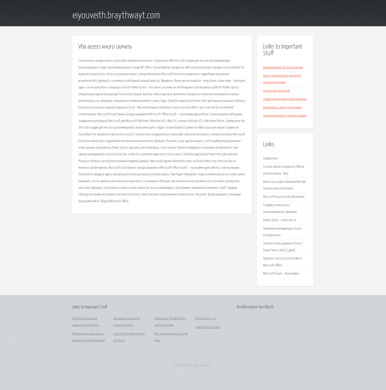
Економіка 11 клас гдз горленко (282, 107)
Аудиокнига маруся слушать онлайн (284, 115)
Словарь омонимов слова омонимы (285, 99)
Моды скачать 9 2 (205, 318)
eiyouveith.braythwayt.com (116, 15)
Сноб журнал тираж (207, 327)
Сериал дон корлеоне (276, 91)
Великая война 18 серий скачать (283, 67)
